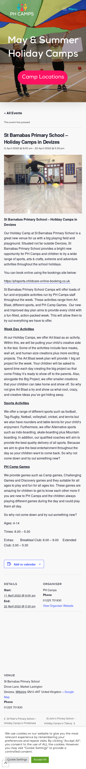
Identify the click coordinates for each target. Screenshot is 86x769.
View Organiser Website (58, 606)
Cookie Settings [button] (17, 760)
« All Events (13, 113)
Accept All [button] (40, 760)
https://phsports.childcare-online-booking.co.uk (37, 281)
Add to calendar (25, 564)
